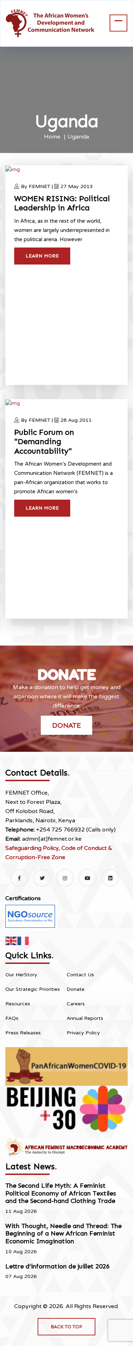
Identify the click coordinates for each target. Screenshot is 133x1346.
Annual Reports (85, 1018)
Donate (66, 725)
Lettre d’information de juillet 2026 (57, 1266)
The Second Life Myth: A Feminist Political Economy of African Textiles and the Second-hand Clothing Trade (60, 1193)
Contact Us (80, 975)
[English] (11, 940)
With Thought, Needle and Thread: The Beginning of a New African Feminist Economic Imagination (63, 1233)
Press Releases (23, 1033)
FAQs (11, 1018)
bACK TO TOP (66, 1326)
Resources (17, 1004)
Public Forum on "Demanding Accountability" (44, 441)
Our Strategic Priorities (32, 989)
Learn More (42, 256)
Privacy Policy (83, 1033)
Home (52, 136)
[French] (23, 940)
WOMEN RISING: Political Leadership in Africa (62, 203)
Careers (76, 1004)
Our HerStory (21, 975)
